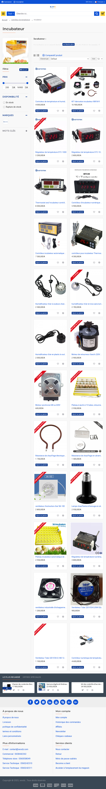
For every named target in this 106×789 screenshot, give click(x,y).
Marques (8, 115)
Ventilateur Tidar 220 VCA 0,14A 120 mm (50, 658)
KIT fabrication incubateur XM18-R (86, 101)
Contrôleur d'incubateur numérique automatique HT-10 (87, 203)
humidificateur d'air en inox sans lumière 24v (87, 304)
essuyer (25, 70)
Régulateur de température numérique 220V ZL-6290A (87, 557)
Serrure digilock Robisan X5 (57, 684)
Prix (5, 77)
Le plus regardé (11, 677)
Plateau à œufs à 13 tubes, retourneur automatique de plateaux (87, 405)
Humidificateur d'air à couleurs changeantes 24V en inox (50, 304)
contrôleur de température (20, 20)
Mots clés (9, 131)
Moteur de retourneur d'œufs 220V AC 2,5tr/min (87, 354)
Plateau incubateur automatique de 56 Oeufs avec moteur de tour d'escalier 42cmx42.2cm (50, 557)
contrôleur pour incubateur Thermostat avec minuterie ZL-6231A (87, 253)
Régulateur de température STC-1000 (50, 152)
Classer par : (44, 59)
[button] (7, 688)
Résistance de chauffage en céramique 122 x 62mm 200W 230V (87, 456)
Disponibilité (11, 97)
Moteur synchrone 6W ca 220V (47, 405)
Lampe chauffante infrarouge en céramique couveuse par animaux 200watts (87, 506)
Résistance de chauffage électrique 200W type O (50, 456)
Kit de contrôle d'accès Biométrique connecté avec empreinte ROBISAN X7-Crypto (91, 684)
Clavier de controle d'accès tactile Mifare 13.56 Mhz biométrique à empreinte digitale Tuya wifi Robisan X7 (22, 684)
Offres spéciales (32, 677)
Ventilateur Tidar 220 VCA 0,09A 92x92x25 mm (87, 607)
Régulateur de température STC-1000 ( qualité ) (87, 152)
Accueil (4, 20)
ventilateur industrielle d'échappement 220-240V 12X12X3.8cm (50, 607)
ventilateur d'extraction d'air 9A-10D (50, 506)
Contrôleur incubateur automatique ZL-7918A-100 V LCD (50, 253)
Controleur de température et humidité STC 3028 (50, 101)
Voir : (94, 59)
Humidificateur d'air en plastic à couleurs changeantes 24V (50, 354)
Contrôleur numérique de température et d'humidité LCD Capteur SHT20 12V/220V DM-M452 (87, 658)
